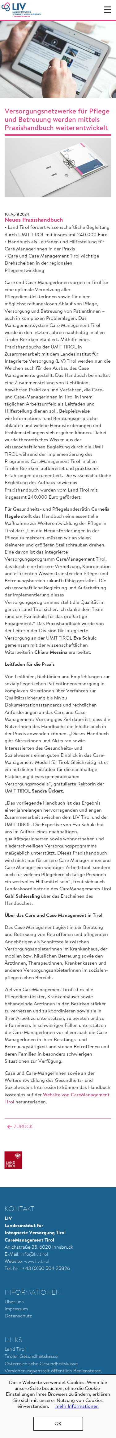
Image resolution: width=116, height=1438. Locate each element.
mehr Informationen (77, 1406)
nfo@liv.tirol (35, 1254)
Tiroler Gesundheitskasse (31, 1356)
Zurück (23, 1126)
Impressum (16, 1309)
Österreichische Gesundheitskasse (41, 1364)
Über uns (14, 1302)
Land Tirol (15, 1349)
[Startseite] (21, 10)
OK (58, 1423)
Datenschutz (18, 1316)
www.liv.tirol (36, 1261)
